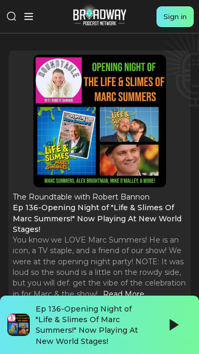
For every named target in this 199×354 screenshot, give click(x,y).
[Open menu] (28, 16)
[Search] (12, 16)
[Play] (173, 325)
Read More (123, 294)
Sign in (175, 16)
